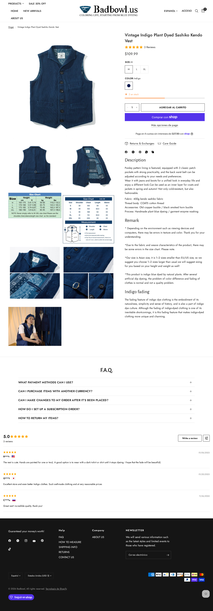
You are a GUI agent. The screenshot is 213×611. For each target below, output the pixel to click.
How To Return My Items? (38, 418)
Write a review (190, 438)
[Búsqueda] (196, 11)
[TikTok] (12, 549)
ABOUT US (17, 18)
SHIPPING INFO (68, 547)
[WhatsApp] (147, 152)
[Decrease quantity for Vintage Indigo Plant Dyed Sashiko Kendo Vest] (127, 107)
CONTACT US (66, 557)
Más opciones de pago (164, 125)
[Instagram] (28, 540)
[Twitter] (20, 540)
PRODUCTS (14, 3)
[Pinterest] (141, 152)
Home (14, 11)
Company (98, 530)
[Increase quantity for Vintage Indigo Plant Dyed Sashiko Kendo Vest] (136, 107)
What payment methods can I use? (45, 382)
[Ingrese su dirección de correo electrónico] (167, 555)
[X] (134, 152)
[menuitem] (17, 3)
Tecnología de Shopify (56, 588)
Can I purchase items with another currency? (55, 391)
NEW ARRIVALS (32, 11)
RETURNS (64, 552)
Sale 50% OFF (37, 3)
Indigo (129, 86)
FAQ (61, 537)
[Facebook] (127, 152)
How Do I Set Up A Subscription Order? (49, 409)
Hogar (11, 27)
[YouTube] (36, 541)
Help (62, 530)
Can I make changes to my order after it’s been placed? (63, 400)
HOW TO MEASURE (70, 542)
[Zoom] (108, 39)
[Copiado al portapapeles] (153, 152)
